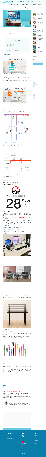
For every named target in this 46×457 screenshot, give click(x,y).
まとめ (33, 72)
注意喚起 (34, 95)
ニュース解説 (34, 74)
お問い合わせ (35, 445)
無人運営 (34, 96)
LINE (39, 1)
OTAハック (34, 71)
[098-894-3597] (27, 2)
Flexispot (7, 336)
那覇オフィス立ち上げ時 (21, 402)
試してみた (34, 97)
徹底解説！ (34, 85)
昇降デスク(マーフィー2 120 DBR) (7, 331)
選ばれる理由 (35, 435)
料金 (35, 438)
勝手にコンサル (34, 82)
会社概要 (35, 443)
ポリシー (12, 445)
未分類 (33, 87)
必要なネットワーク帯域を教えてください (8, 172)
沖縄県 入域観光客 (35, 93)
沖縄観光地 (34, 94)
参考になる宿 (34, 83)
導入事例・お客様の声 (35, 440)
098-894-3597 (30, 1)
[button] (10, 448)
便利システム (34, 81)
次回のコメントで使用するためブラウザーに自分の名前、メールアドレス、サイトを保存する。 (16, 426)
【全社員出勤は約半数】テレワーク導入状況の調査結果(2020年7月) (12, 75)
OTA (33, 70)
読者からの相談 (34, 98)
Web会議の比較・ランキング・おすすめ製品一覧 (9, 142)
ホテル (33, 75)
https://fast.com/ (5, 180)
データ (33, 73)
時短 (33, 86)
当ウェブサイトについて (35, 84)
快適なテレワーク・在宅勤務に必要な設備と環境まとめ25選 (11, 229)
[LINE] (36, 2)
